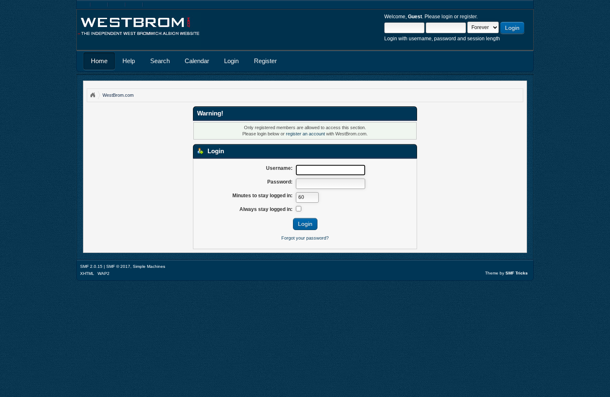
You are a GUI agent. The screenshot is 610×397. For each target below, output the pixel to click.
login (447, 17)
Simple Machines (149, 266)
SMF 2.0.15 (91, 266)
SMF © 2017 (118, 266)
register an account (305, 133)
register (468, 17)
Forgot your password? (305, 237)
